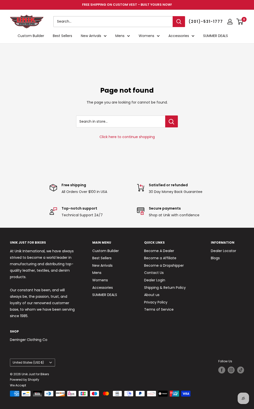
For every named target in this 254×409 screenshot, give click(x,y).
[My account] (229, 21)
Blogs (215, 258)
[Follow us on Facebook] (221, 370)
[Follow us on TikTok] (240, 370)
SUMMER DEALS (215, 35)
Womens (146, 35)
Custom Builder (31, 35)
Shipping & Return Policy (165, 287)
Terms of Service (159, 309)
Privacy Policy (155, 302)
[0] (240, 22)
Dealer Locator (223, 250)
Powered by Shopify (24, 379)
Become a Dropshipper (164, 265)
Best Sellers (62, 35)
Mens (120, 35)
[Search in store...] (171, 121)
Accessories (178, 35)
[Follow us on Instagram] (231, 370)
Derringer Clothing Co (28, 339)
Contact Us (154, 272)
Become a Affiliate (160, 258)
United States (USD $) (28, 363)
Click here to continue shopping (127, 136)
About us (151, 294)
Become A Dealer (159, 250)
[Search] (179, 21)
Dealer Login (154, 280)
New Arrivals (91, 35)
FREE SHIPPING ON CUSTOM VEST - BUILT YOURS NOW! (127, 4)
